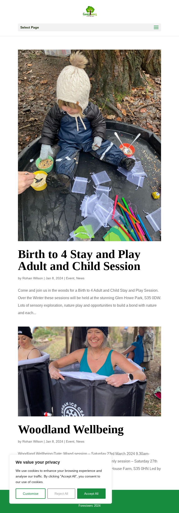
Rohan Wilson (32, 278)
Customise (30, 493)
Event (70, 278)
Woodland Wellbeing (71, 429)
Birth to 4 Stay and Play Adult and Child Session (79, 260)
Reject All (61, 493)
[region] (60, 479)
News (80, 278)
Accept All (91, 493)
